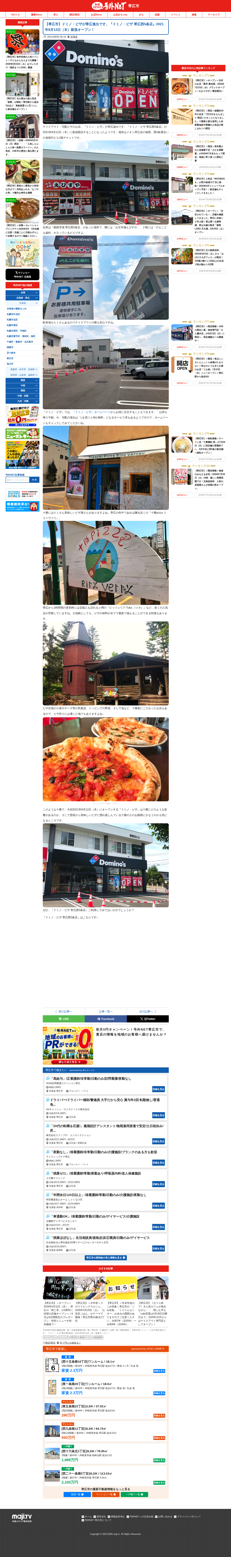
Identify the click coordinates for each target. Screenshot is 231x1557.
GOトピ (15, 14)
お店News (96, 14)
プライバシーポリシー (189, 1516)
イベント (175, 14)
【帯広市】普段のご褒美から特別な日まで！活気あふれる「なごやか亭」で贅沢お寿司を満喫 (22, 189)
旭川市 (10, 364)
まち (141, 14)
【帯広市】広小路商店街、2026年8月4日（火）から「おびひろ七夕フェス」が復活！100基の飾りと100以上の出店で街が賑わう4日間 (209, 257)
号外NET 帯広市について (98, 1520)
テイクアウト (50, 1337)
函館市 (10, 347)
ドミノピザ (63, 1337)
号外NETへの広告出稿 (141, 1516)
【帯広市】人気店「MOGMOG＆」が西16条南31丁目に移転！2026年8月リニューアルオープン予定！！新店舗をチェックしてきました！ (210, 185)
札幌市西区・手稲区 (17, 331)
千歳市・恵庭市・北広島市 (20, 342)
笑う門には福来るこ (70, 1342)
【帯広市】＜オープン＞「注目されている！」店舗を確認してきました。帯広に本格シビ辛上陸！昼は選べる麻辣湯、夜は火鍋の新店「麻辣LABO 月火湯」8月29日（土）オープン (210, 222)
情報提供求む (118, 1516)
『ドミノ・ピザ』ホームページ (91, 412)
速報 (194, 14)
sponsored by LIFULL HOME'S (147, 1348)
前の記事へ (65, 1011)
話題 (157, 14)
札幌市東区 (12, 325)
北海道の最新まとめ (17, 309)
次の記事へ (146, 1011)
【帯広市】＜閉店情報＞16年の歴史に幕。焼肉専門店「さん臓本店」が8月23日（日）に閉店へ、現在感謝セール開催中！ (210, 333)
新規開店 (98, 1337)
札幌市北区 (12, 320)
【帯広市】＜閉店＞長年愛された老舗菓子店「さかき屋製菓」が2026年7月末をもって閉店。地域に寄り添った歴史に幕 (210, 153)
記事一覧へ (106, 1011)
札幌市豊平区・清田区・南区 (21, 336)
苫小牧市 (11, 353)
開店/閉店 (75, 14)
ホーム (88, 1516)
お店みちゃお (120, 14)
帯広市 (133, 6)
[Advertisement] (198, 42)
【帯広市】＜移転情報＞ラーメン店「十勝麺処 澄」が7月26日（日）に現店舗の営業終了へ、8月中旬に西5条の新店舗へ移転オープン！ (210, 445)
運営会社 (101, 1516)
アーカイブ (214, 14)
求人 (55, 14)
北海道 (73, 36)
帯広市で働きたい (56, 1070)
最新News (36, 14)
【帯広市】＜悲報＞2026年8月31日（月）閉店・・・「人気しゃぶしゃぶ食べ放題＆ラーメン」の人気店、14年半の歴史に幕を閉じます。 (22, 147)
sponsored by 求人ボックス (82, 1070)
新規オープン (86, 1337)
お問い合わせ (165, 1516)
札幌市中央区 (13, 314)
